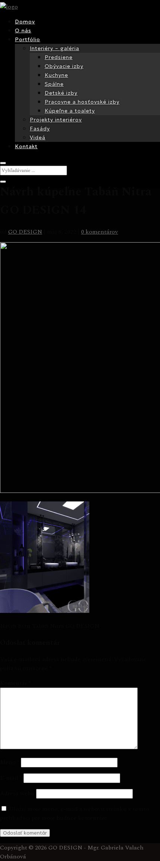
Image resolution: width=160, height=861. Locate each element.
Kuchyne (56, 75)
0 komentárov (99, 231)
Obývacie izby (64, 66)
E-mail (11, 777)
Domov (25, 21)
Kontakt (26, 146)
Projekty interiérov (56, 119)
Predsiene (59, 57)
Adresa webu (17, 793)
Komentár (15, 683)
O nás (23, 30)
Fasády (40, 128)
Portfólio (27, 39)
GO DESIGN (25, 231)
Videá (37, 137)
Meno (9, 762)
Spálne (54, 84)
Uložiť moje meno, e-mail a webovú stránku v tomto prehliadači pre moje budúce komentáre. (74, 813)
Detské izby (61, 93)
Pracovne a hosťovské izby (82, 101)
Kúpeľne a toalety (70, 110)
